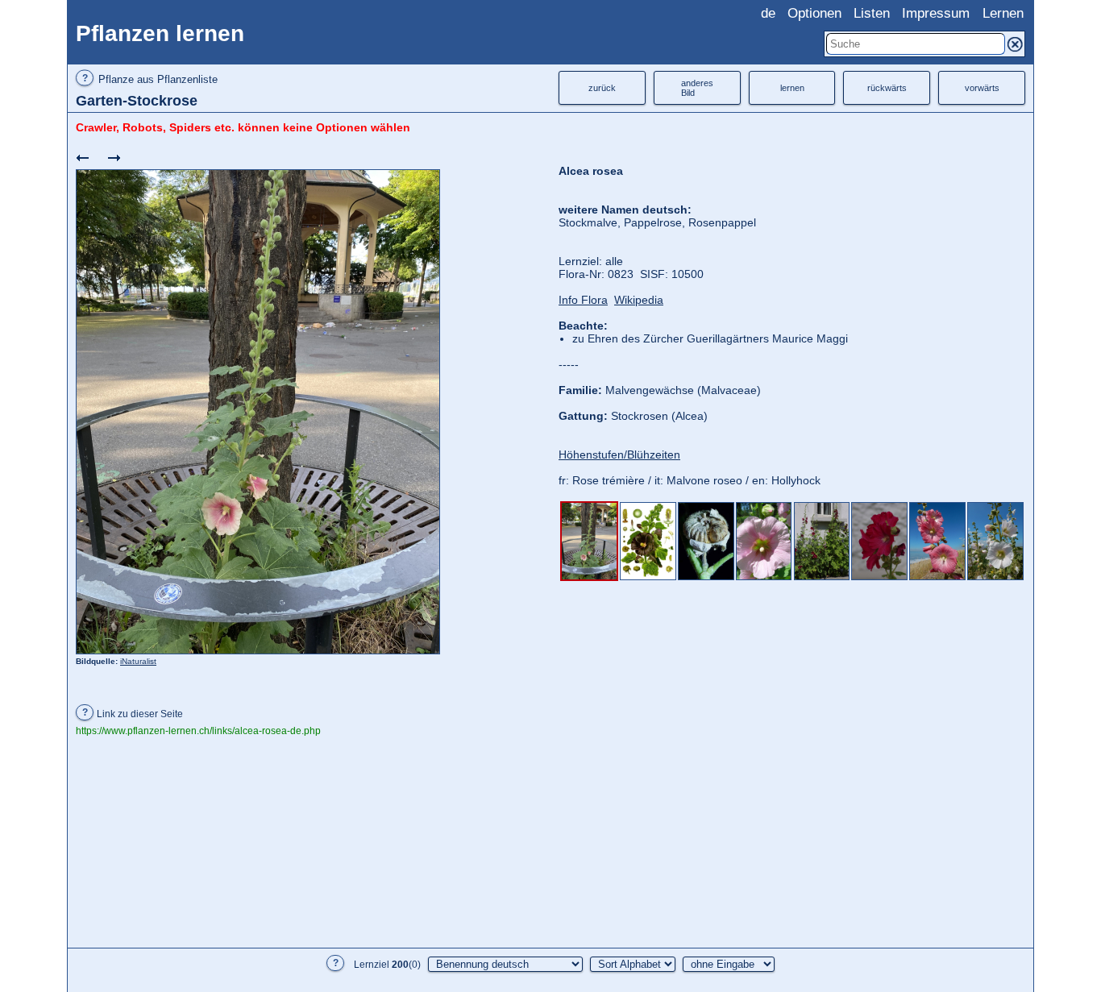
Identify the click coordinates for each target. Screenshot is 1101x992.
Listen (872, 13)
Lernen (1003, 13)
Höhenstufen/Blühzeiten (619, 454)
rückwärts (887, 88)
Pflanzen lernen (160, 33)
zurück (602, 88)
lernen (792, 88)
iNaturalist (138, 661)
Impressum (936, 13)
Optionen (814, 13)
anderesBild (697, 88)
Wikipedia (638, 299)
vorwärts (982, 88)
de (768, 13)
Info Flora (583, 299)
